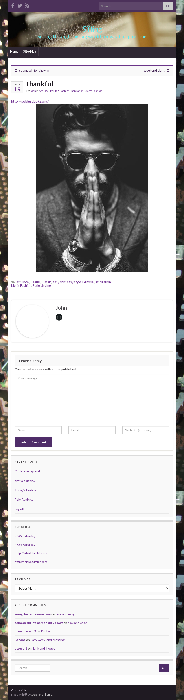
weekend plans (154, 70)
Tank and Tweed (43, 648)
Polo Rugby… (24, 499)
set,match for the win (34, 70)
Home (14, 51)
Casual (35, 282)
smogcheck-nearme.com (33, 614)
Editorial (88, 282)
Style (36, 285)
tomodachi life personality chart (39, 623)
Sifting (92, 28)
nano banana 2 (25, 631)
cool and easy (65, 614)
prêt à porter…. (25, 481)
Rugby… (46, 631)
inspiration (103, 282)
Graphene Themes (42, 694)
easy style (74, 282)
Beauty (48, 90)
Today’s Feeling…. (27, 490)
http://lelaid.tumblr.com (31, 553)
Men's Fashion (93, 90)
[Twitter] (19, 5)
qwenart (21, 648)
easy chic (59, 282)
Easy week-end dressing (48, 640)
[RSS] (27, 5)
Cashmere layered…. (29, 471)
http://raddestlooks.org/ (30, 101)
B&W (25, 282)
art (18, 282)
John (33, 90)
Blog (56, 90)
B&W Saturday (25, 536)
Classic (46, 282)
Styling (46, 285)
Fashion (65, 90)
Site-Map (29, 51)
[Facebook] (12, 5)
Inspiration (77, 90)
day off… (20, 509)
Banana (20, 640)
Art (41, 90)
